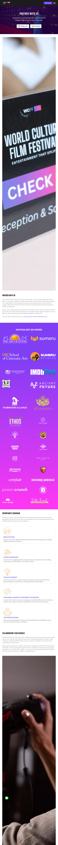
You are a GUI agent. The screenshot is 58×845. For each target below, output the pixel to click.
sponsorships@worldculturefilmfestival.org (35, 316)
